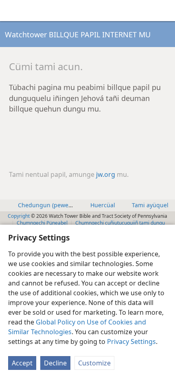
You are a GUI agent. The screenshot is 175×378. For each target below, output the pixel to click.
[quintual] (164, 10)
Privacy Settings (131, 341)
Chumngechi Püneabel (42, 223)
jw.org (105, 174)
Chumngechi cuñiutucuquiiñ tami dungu (120, 223)
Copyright (19, 216)
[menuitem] (12, 10)
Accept (22, 363)
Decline (55, 363)
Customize (94, 363)
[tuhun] (12, 10)
